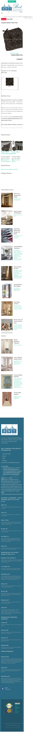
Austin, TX (4, 512)
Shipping (4, 460)
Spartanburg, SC (5, 676)
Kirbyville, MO (4, 645)
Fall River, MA (4, 630)
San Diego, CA (5, 536)
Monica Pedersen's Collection (17, 341)
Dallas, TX (3, 505)
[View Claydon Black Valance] (17, 160)
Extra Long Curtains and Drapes (17, 195)
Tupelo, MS (4, 667)
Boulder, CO (4, 528)
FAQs (3, 458)
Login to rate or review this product (9, 169)
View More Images (14, 53)
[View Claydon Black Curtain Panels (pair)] (6, 160)
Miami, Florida (5, 520)
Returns (4, 456)
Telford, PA (4, 607)
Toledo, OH (4, 622)
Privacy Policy (17, 727)
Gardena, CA (4, 637)
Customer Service (6, 453)
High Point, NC (5, 656)
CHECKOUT (12, 1)
